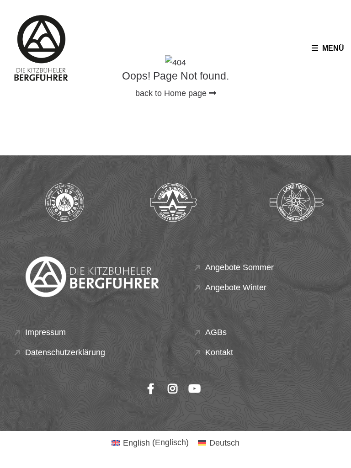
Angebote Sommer (239, 267)
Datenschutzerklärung (65, 352)
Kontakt (219, 352)
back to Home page (172, 93)
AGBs (216, 332)
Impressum (45, 332)
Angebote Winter (235, 287)
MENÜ (332, 48)
